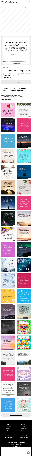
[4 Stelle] (6, 67)
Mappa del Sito (24, 437)
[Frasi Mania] (9, 2)
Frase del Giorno (8, 437)
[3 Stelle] (4, 67)
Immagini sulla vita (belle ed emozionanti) (15, 89)
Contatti (24, 426)
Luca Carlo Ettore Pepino (9, 96)
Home (8, 424)
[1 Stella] (2, 67)
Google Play (24, 435)
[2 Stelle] (3, 67)
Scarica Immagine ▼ (16, 82)
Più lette (8, 435)
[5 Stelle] (7, 67)
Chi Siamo (23, 424)
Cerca (8, 433)
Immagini (8, 428)
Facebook (23, 428)
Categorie (8, 426)
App (8, 430)
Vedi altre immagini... (16, 415)
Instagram (23, 430)
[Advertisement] (16, 21)
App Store (23, 433)
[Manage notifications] (28, 452)
